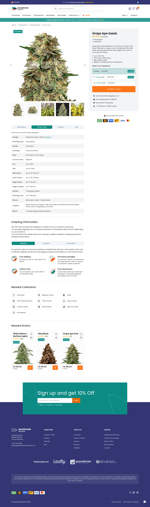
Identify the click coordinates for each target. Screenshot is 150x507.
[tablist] (47, 127)
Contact (107, 448)
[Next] (84, 65)
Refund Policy (109, 445)
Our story (77, 435)
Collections (22, 25)
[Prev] (11, 65)
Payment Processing (111, 438)
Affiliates (77, 448)
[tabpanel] (47, 171)
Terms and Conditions (131, 502)
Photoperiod (39, 15)
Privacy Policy (116, 502)
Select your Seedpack (101, 66)
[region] (75, 20)
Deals (87, 15)
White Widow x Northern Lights (20, 334)
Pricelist (46, 438)
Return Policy (108, 441)
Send (76, 400)
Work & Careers (79, 438)
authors (76, 441)
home (13, 25)
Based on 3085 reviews (77, 2)
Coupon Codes (49, 435)
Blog (124, 15)
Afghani (48, 137)
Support (134, 15)
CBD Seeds (61, 15)
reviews (76, 445)
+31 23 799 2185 (16, 443)
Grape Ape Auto (70, 333)
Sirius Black (43, 333)
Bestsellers (50, 15)
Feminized (16, 15)
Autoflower (26, 15)
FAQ (45, 445)
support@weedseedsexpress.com (23, 445)
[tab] (22, 127)
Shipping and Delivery (111, 435)
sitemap (47, 441)
